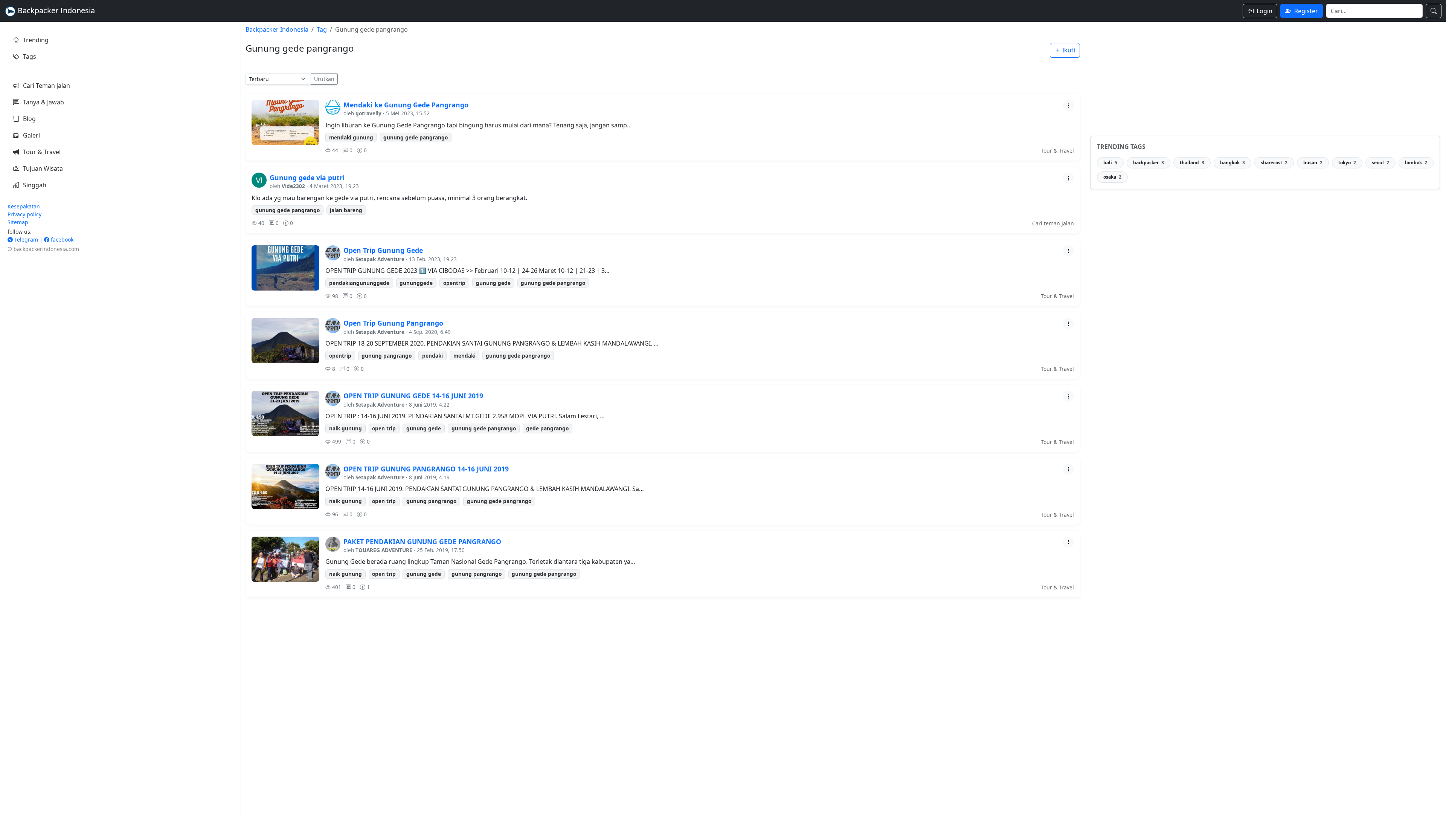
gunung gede (493, 282)
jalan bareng (346, 210)
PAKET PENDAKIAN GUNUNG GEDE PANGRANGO (422, 541)
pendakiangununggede (359, 282)
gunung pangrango (387, 355)
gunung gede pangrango (415, 137)
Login (1264, 11)
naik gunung (345, 428)
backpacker (1148, 162)
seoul (1380, 162)
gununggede (416, 282)
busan (1312, 162)
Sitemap (18, 222)
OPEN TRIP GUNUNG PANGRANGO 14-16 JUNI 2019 (426, 468)
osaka (1112, 177)
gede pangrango (547, 428)
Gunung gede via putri (307, 177)
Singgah (34, 185)
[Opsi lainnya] (1068, 105)
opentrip (454, 282)
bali (1110, 162)
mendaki (464, 355)
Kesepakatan (24, 206)
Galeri (31, 135)
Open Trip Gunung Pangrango (393, 322)
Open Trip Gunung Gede (383, 250)
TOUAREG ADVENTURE (383, 550)
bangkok (1232, 162)
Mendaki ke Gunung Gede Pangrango (405, 104)
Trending (36, 40)
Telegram (25, 239)
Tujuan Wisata (43, 168)
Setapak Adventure (379, 259)
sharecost (1274, 162)
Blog (29, 119)
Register (1306, 11)
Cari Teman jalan (46, 85)
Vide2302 (293, 186)
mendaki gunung (351, 137)
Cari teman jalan (1053, 223)
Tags (29, 56)
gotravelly (368, 113)
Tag (322, 29)
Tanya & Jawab (43, 102)
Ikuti (1068, 50)
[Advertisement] (1265, 77)
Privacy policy (24, 214)
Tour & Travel (42, 152)
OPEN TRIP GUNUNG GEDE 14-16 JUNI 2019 (413, 395)
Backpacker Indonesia (277, 29)
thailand (1192, 162)
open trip (384, 428)
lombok (1416, 162)
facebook (61, 239)
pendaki (432, 355)
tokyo (1347, 162)
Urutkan (324, 79)
